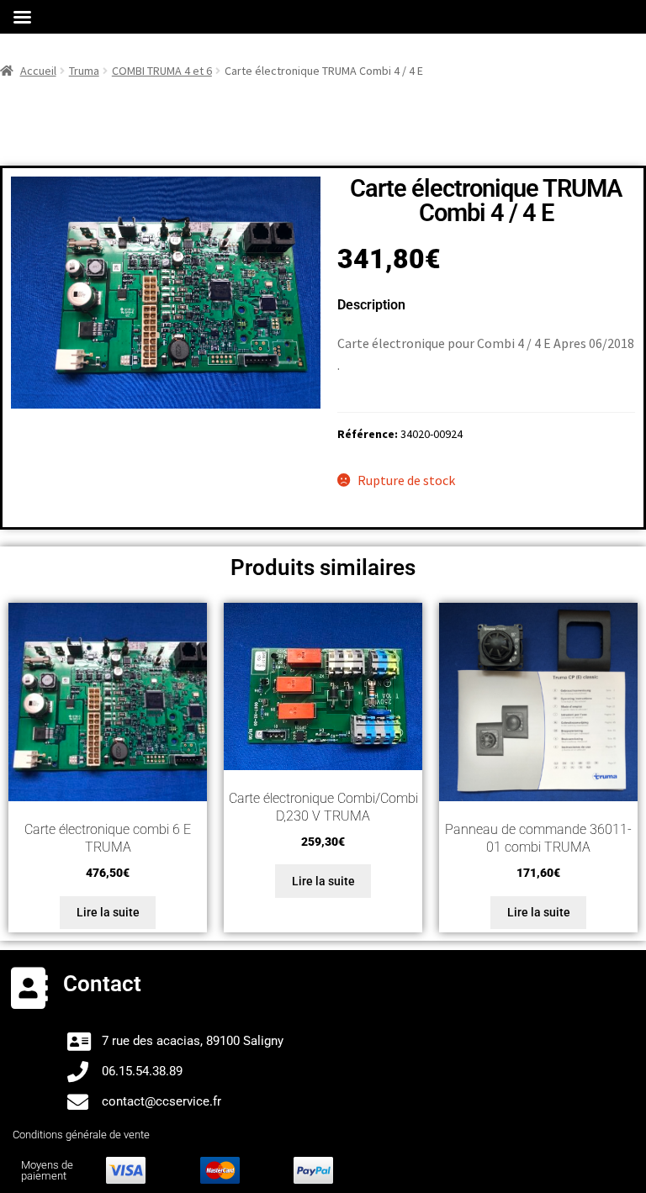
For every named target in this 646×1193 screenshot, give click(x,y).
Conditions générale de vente (81, 1134)
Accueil (38, 70)
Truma (84, 70)
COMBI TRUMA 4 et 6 (162, 70)
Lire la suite (108, 912)
